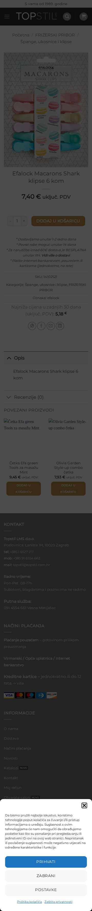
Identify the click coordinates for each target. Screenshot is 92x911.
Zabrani (46, 875)
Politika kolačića (29, 902)
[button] (84, 805)
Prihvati (46, 861)
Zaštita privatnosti (58, 902)
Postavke (46, 889)
